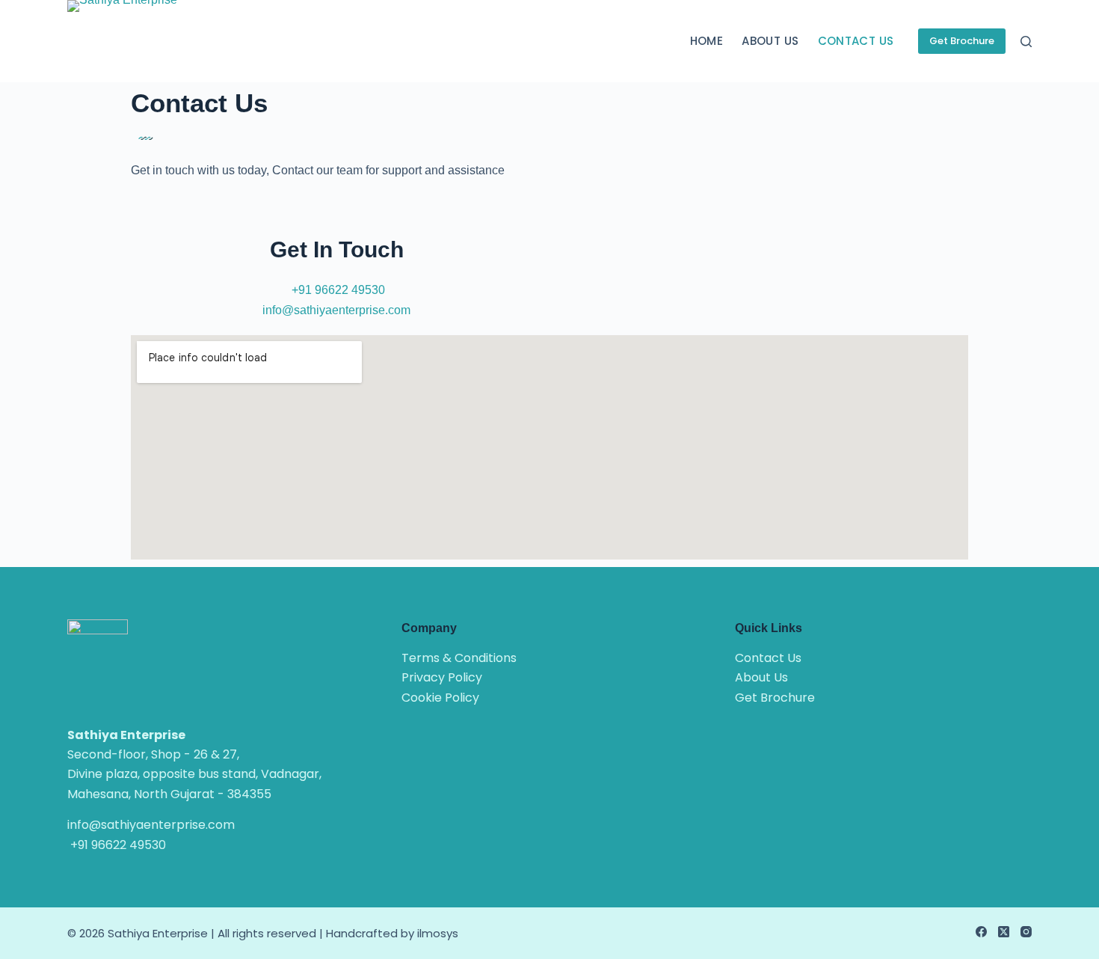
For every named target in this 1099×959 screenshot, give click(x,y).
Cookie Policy (440, 697)
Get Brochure (961, 41)
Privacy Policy (441, 677)
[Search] (1026, 41)
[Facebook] (981, 931)
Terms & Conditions (459, 658)
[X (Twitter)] (1003, 931)
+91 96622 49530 (338, 290)
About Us (770, 41)
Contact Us (856, 41)
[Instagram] (1026, 931)
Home (707, 41)
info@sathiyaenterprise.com (336, 310)
